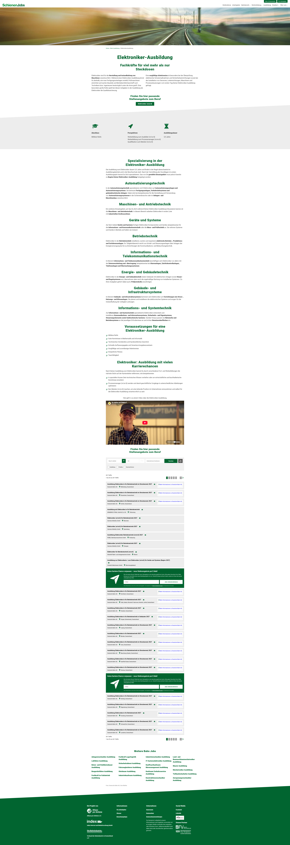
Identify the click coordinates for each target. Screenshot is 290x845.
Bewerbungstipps (122, 817)
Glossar (119, 813)
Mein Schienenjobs (270, 1)
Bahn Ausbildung (114, 48)
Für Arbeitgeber (282, 1)
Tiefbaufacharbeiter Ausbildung (185, 774)
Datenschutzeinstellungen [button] (154, 817)
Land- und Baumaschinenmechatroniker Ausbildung (184, 759)
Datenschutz (150, 813)
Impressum (149, 809)
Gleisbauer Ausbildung (127, 771)
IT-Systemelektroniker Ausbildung (158, 761)
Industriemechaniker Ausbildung (158, 757)
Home (107, 48)
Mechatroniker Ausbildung (183, 770)
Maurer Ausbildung (180, 766)
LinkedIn (178, 813)
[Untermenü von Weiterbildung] (261, 5)
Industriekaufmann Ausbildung (130, 775)
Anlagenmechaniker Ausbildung (103, 757)
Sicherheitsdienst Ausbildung (129, 763)
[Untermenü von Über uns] (287, 5)
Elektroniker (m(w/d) (145, 104)
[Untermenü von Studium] (278, 5)
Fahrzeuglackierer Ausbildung (130, 767)
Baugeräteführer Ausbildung (102, 771)
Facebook (179, 809)
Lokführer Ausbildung (100, 761)
